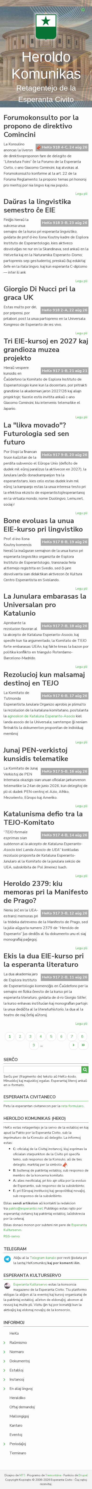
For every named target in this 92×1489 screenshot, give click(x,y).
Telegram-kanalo (43, 1257)
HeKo (14, 1333)
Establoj (16, 1370)
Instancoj (16, 1379)
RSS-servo (12, 1236)
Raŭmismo (18, 1342)
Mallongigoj (19, 1416)
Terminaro (17, 1453)
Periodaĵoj (17, 1444)
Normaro (16, 1351)
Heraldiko (17, 1397)
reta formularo (72, 1106)
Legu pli (81, 194)
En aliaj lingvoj (21, 1388)
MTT (22, 1475)
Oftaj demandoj (22, 1407)
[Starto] (46, 27)
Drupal (83, 1475)
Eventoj (15, 1434)
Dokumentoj (19, 1361)
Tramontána (53, 1475)
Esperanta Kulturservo (30, 1284)
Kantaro (15, 1425)
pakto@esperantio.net (26, 1208)
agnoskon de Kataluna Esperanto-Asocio (41, 716)
